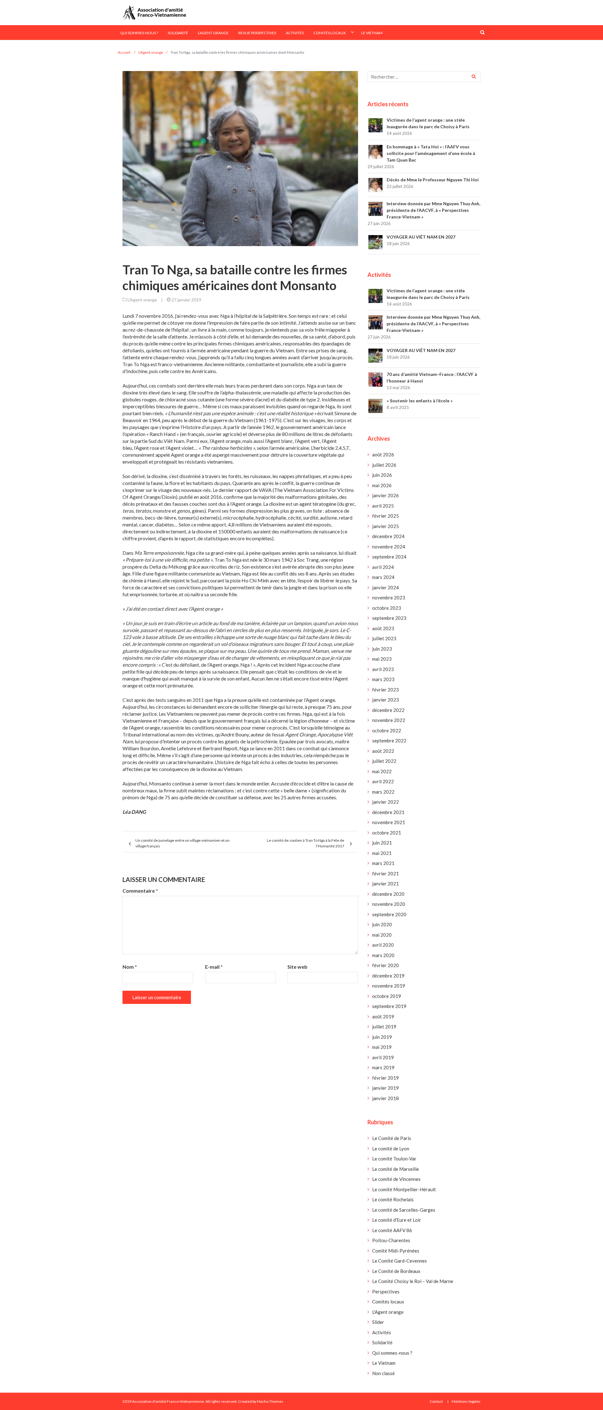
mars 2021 (383, 863)
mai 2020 (382, 935)
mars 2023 (383, 679)
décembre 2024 (388, 536)
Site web (297, 967)
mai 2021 (382, 853)
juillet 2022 (384, 761)
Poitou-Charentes (391, 1240)
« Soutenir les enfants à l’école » (420, 400)
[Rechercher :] (424, 76)
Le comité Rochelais (393, 1199)
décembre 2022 (388, 710)
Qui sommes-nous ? (139, 32)
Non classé (383, 1373)
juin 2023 (382, 649)
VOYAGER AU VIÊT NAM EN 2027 (421, 237)
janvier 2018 (385, 1098)
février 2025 (385, 516)
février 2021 (385, 873)
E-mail (214, 967)
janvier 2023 (385, 699)
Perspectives (385, 1291)
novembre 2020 (388, 904)
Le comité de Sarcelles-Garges (403, 1210)
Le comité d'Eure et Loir (396, 1220)
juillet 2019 (384, 1026)
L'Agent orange (142, 299)
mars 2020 (383, 955)
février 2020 (385, 965)
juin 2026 (382, 475)
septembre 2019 (389, 1006)
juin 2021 (382, 842)
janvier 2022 (385, 802)
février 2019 (385, 1078)
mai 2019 (382, 1047)
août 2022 (383, 751)
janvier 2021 (385, 883)
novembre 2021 (388, 822)
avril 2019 (383, 1057)
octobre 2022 (386, 730)
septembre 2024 (389, 556)
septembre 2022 (389, 740)
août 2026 (383, 454)
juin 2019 (382, 1037)
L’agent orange (213, 32)
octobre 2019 (386, 996)
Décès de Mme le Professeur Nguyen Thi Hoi (433, 179)
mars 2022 (383, 792)
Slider (378, 1322)
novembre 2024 (388, 546)
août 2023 (383, 628)
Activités (295, 32)
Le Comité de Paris (391, 1138)
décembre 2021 (388, 812)
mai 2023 (382, 659)
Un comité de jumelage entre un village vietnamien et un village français (182, 843)
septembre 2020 (389, 914)
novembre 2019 (388, 986)
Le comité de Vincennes (396, 1179)
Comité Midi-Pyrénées (395, 1250)
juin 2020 (382, 924)
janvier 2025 (385, 526)
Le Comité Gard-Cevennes (399, 1261)
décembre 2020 (388, 894)
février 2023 (385, 689)
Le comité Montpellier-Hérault (404, 1189)
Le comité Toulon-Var (394, 1158)
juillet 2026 (384, 465)
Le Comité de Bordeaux (396, 1271)
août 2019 (383, 1016)
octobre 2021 (386, 832)
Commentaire (140, 891)
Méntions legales (466, 1401)
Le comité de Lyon (390, 1148)
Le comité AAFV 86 (392, 1230)
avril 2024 (383, 567)
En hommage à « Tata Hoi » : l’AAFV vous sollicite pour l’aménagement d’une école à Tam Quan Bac (431, 153)
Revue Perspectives (257, 32)
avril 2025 (383, 506)
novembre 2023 (388, 597)
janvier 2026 (385, 495)
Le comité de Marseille (395, 1169)
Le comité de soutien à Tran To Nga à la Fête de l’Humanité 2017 (305, 843)
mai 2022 (382, 771)
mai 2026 (382, 485)
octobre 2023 (386, 608)
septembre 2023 (389, 618)
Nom (129, 967)
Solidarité (178, 32)
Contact (436, 1401)
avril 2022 (383, 781)
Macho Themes (270, 1401)
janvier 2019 (385, 1088)
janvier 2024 (385, 587)
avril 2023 (383, 669)
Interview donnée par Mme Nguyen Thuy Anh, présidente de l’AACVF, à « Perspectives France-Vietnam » (433, 210)
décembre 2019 (388, 975)
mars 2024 (383, 577)
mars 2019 (383, 1067)
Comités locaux (329, 32)
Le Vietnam (372, 32)
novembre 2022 (388, 720)
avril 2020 (383, 945)
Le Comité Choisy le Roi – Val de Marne (412, 1281)
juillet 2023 (384, 638)
